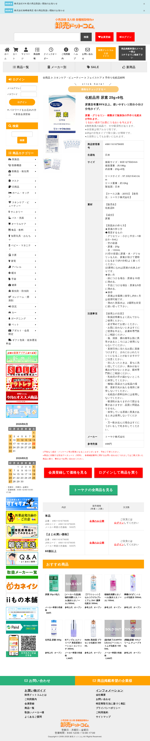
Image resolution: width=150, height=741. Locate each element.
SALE (94, 67)
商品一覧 (22, 67)
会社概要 (101, 694)
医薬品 (15, 159)
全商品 (46, 77)
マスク (15, 180)
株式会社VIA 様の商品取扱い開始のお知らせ (36, 3)
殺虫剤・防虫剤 (20, 291)
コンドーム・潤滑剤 (18, 298)
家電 (13, 260)
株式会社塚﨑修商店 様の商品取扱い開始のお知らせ (39, 10)
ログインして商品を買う (118, 472)
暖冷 (13, 272)
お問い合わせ (39, 680)
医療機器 (16, 165)
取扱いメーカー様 (34, 712)
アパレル (16, 266)
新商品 (130, 67)
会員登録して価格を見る (67, 472)
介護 (14, 254)
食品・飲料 (17, 229)
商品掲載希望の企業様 (114, 680)
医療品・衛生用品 (18, 172)
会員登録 (106, 37)
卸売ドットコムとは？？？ (106, 53)
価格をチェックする (92, 89)
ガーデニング (18, 318)
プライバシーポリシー (108, 708)
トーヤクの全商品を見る (93, 489)
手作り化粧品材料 (115, 77)
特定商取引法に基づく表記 (111, 703)
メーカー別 (58, 67)
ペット (15, 324)
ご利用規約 (102, 712)
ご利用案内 (31, 699)
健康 (14, 284)
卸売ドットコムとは (36, 694)
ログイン (127, 37)
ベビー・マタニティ (19, 247)
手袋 (13, 278)
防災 (14, 306)
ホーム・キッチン (18, 194)
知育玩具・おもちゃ (19, 237)
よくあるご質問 (33, 716)
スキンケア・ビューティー (68, 77)
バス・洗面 (17, 217)
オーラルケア (18, 223)
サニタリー (16, 211)
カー (14, 312)
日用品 (15, 186)
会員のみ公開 (97, 521)
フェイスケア (94, 77)
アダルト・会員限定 (18, 332)
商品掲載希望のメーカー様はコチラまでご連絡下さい (132, 53)
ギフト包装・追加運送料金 (21, 341)
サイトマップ (103, 716)
